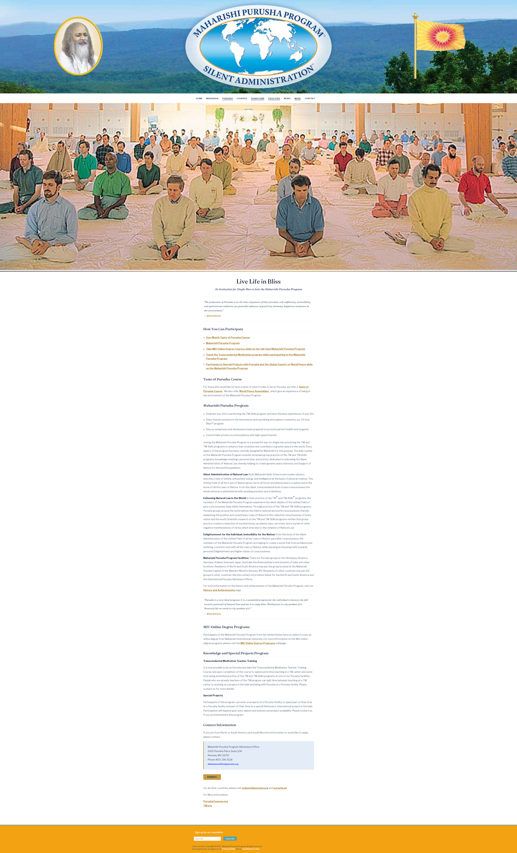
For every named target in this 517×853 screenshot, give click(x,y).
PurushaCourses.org (215, 801)
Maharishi (212, 98)
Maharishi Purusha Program (223, 343)
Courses (242, 98)
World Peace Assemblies (254, 391)
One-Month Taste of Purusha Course (228, 337)
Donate (212, 777)
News (287, 98)
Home (199, 98)
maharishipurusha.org (255, 788)
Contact (310, 98)
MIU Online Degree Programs (257, 643)
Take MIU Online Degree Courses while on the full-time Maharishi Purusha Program (255, 349)
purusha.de (280, 788)
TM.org (207, 805)
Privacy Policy (228, 849)
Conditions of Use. (251, 849)
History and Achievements (219, 590)
